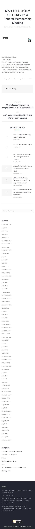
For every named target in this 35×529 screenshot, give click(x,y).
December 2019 (6, 392)
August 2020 (5, 369)
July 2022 (4, 311)
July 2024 (4, 257)
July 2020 (4, 372)
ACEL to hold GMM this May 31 (22, 144)
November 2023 (6, 269)
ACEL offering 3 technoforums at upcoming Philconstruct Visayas (22, 156)
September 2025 (6, 224)
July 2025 (4, 228)
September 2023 (6, 276)
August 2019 (5, 404)
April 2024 (5, 263)
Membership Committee (9, 461)
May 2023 (5, 285)
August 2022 (5, 308)
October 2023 (6, 273)
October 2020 (6, 363)
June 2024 (5, 260)
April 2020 (5, 382)
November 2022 (6, 298)
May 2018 (5, 427)
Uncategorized (6, 471)
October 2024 (6, 247)
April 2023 (5, 289)
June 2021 (5, 347)
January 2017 (5, 437)
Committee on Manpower (9, 455)
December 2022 (6, 295)
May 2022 (5, 314)
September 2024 (6, 250)
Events (11, 27)
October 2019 (6, 398)
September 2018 (6, 417)
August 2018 (5, 421)
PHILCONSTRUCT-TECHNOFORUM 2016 (14, 467)
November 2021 (6, 330)
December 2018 (6, 411)
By (17, 79)
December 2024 (6, 240)
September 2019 (6, 401)
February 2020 (6, 385)
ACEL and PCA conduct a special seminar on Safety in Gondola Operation (17, 492)
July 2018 (4, 424)
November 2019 (6, 395)
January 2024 (5, 266)
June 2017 (5, 433)
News (3, 464)
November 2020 (6, 359)
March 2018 (5, 430)
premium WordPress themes (24, 526)
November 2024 (6, 244)
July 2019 (4, 408)
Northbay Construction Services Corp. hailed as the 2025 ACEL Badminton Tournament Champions (16, 499)
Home (6, 27)
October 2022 (6, 302)
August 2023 (5, 279)
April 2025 (5, 234)
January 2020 (5, 388)
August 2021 (5, 340)
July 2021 (4, 343)
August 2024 (5, 253)
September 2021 (6, 337)
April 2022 (5, 318)
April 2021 (5, 350)
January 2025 (5, 237)
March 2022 (5, 321)
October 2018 (6, 414)
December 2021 (6, 327)
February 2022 (6, 324)
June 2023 (5, 282)
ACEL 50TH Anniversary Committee (12, 451)
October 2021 (6, 334)
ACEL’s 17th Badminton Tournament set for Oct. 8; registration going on (21, 180)
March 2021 (5, 353)
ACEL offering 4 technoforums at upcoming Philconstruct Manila (22, 168)
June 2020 (5, 376)
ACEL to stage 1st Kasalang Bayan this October (22, 136)
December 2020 (6, 356)
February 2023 (6, 292)
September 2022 (6, 305)
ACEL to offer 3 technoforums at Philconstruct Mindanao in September (22, 192)
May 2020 (5, 379)
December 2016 (6, 440)
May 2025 (5, 231)
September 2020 (6, 366)
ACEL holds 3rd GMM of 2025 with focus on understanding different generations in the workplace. (17, 507)
